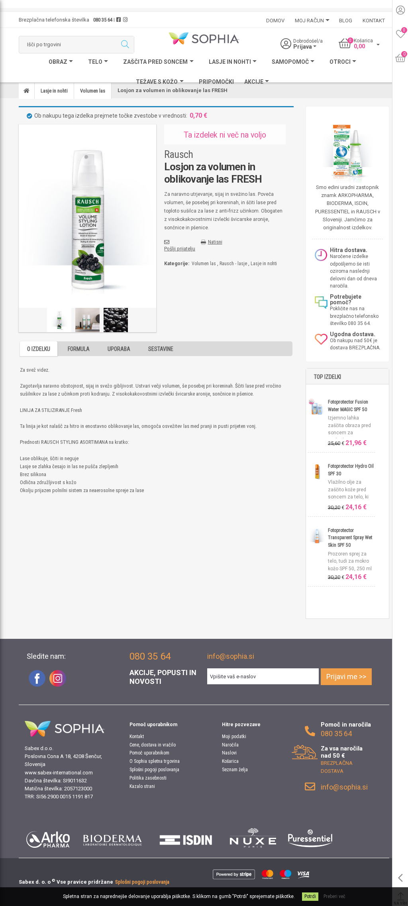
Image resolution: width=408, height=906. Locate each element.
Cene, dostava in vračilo (152, 745)
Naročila (230, 745)
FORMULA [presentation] (79, 349)
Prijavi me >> (346, 676)
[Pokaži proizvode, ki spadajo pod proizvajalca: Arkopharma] (48, 838)
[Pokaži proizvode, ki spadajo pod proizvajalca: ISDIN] (186, 838)
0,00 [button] (359, 46)
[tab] (38, 348)
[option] (59, 320)
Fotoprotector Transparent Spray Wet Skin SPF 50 (350, 538)
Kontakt (136, 736)
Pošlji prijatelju (179, 249)
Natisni (215, 242)
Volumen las (204, 263)
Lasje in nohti (264, 263)
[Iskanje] (125, 44)
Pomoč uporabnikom (149, 753)
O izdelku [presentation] (38, 349)
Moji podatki (234, 736)
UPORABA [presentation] (119, 349)
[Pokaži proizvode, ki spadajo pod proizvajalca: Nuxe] (253, 838)
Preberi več (334, 896)
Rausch (178, 154)
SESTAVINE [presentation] (160, 349)
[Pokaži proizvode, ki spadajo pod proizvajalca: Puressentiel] (310, 838)
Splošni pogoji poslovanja (154, 769)
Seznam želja (235, 769)
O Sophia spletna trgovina (154, 761)
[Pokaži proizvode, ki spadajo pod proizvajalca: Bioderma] (112, 838)
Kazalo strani (142, 786)
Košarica (230, 761)
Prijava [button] (303, 46)
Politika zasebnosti (148, 778)
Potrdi (310, 896)
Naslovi (229, 753)
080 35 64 (102, 20)
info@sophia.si (230, 656)
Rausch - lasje (233, 263)
